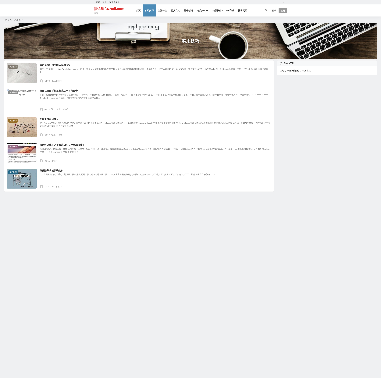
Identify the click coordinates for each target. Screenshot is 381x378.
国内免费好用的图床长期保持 (55, 65)
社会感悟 (188, 10)
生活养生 (162, 10)
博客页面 (242, 10)
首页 (138, 10)
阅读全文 (268, 81)
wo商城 (230, 10)
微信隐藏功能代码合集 (51, 170)
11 (54, 109)
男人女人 (175, 10)
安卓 (58, 109)
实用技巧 (149, 10)
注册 (104, 2)
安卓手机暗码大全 (49, 119)
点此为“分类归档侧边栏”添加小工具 (296, 70)
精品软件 (217, 10)
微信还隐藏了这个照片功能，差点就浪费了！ (63, 145)
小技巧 (58, 81)
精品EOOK (202, 10)
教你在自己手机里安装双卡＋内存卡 (59, 90)
